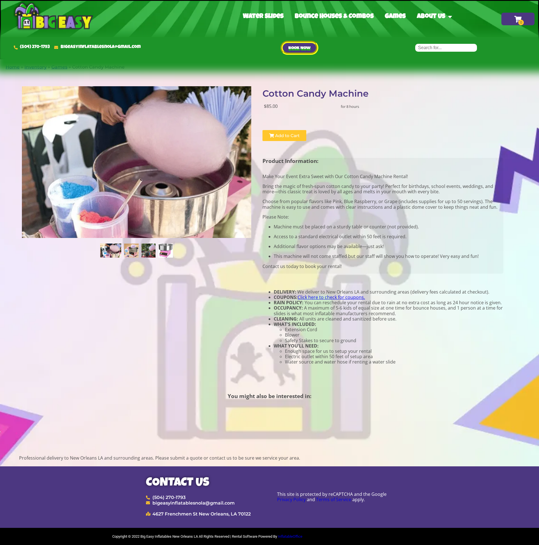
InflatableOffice (290, 536)
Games (395, 16)
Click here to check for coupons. (331, 297)
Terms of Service (333, 499)
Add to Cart (287, 135)
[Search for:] (446, 47)
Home (13, 67)
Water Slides (263, 16)
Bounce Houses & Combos (334, 16)
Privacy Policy (291, 499)
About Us (431, 16)
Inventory (35, 67)
